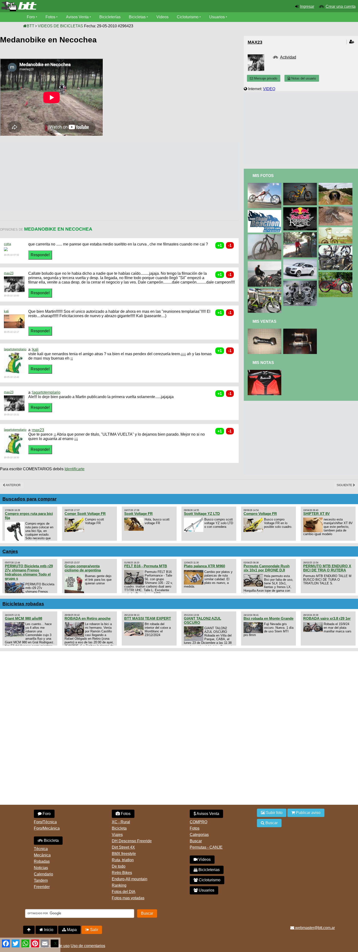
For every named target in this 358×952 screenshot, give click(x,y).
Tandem (41, 880)
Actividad (288, 57)
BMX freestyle (124, 854)
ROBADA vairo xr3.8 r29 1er (327, 618)
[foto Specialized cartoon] (336, 229)
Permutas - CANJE (206, 847)
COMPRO (198, 822)
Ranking (119, 885)
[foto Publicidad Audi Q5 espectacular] (301, 261)
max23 (8, 273)
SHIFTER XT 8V (316, 513)
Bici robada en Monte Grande (268, 618)
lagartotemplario (15, 349)
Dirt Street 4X (123, 847)
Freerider (42, 887)
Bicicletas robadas (23, 603)
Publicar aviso (307, 813)
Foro (31, 17)
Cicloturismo (187, 17)
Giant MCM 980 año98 (23, 618)
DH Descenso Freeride (132, 841)
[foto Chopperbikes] (265, 185)
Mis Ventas (264, 321)
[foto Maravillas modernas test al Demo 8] (336, 274)
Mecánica (42, 855)
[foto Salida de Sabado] (265, 263)
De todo (118, 866)
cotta (7, 244)
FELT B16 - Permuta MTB (145, 566)
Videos (162, 17)
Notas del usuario (303, 78)
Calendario (43, 874)
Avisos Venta (77, 17)
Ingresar (307, 6)
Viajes (117, 835)
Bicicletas (138, 17)
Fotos (50, 17)
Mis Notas (263, 363)
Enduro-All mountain (129, 879)
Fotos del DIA (123, 892)
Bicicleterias (209, 870)
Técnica (41, 849)
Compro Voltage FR (260, 513)
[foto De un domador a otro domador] (301, 234)
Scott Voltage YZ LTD (202, 513)
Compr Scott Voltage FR (85, 513)
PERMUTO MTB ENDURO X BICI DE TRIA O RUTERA (327, 568)
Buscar (196, 841)
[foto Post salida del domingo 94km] (265, 236)
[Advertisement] (88, 176)
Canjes (10, 551)
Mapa (71, 930)
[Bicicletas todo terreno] (59, 6)
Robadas (42, 861)
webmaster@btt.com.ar (314, 928)
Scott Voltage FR (138, 513)
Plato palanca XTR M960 (204, 566)
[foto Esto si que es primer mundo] (336, 185)
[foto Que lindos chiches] (265, 290)
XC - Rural (121, 822)
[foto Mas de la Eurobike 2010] (336, 247)
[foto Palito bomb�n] (336, 208)
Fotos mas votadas (128, 898)
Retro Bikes (122, 873)
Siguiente (345, 485)
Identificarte (75, 469)
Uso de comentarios (88, 946)
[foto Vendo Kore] (265, 331)
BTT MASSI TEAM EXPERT (147, 618)
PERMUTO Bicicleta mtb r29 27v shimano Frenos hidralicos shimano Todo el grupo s (29, 572)
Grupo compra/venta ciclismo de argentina (83, 568)
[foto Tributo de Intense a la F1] (301, 185)
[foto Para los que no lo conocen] (301, 209)
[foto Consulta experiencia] (265, 212)
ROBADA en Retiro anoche (88, 618)
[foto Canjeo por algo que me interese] (265, 372)
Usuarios (217, 17)
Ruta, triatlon (123, 860)
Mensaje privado (265, 78)
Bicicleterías (110, 17)
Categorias (199, 835)
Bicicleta (51, 840)
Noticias (41, 868)
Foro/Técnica (45, 822)
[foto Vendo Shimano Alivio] (301, 331)
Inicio (48, 930)
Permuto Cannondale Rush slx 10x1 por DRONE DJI (267, 568)
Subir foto (274, 813)
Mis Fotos (263, 176)
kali (6, 311)
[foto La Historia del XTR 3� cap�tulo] (301, 283)
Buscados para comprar (29, 498)
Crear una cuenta (341, 6)
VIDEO (269, 89)
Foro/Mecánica (47, 828)
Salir (93, 930)
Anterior (13, 485)
